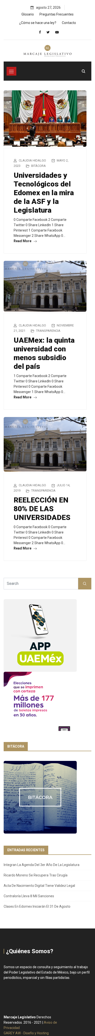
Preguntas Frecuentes (56, 14)
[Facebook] (40, 32)
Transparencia (48, 330)
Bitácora (38, 166)
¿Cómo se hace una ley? (37, 23)
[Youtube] (57, 32)
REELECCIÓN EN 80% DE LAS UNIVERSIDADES (42, 509)
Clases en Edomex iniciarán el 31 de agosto (37, 906)
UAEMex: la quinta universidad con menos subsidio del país (44, 353)
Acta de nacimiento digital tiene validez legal (39, 886)
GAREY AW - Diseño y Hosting (26, 1033)
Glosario (27, 14)
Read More (23, 241)
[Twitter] (48, 32)
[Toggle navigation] (11, 71)
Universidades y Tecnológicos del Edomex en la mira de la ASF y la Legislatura (44, 192)
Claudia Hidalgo (32, 160)
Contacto (69, 23)
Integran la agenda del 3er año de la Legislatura (41, 865)
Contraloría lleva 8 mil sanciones (29, 896)
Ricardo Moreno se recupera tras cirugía (35, 875)
